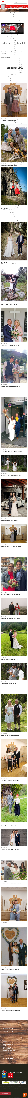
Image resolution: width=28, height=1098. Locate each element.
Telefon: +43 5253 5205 (8, 1048)
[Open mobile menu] (3, 2)
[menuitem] (5, 5)
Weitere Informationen (14, 1097)
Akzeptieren (5, 1093)
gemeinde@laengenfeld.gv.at (9, 1050)
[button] (25, 1095)
